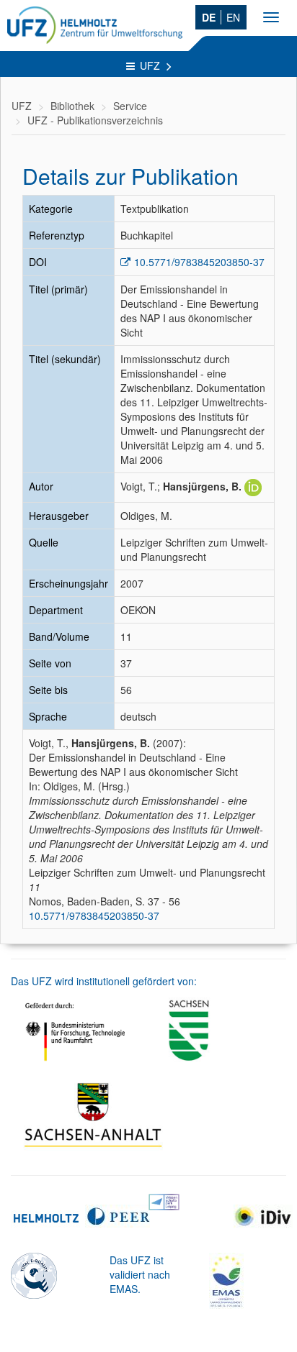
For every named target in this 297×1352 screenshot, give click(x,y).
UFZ (151, 65)
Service (130, 106)
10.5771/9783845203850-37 (199, 262)
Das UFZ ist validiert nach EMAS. (140, 1274)
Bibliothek (72, 106)
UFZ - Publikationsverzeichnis (95, 120)
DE (209, 17)
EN (233, 17)
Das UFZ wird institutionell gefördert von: (104, 981)
